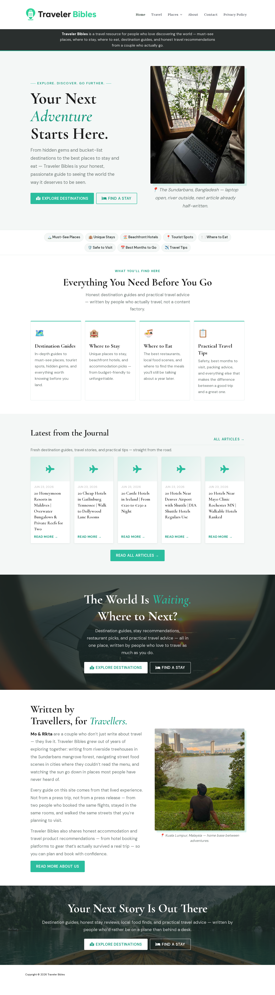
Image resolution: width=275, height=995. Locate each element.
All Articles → (229, 439)
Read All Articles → (137, 555)
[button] (180, 14)
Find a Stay (120, 198)
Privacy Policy (235, 14)
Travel (156, 14)
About (193, 14)
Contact (211, 14)
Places (173, 14)
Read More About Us (57, 866)
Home (140, 14)
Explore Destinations (65, 198)
